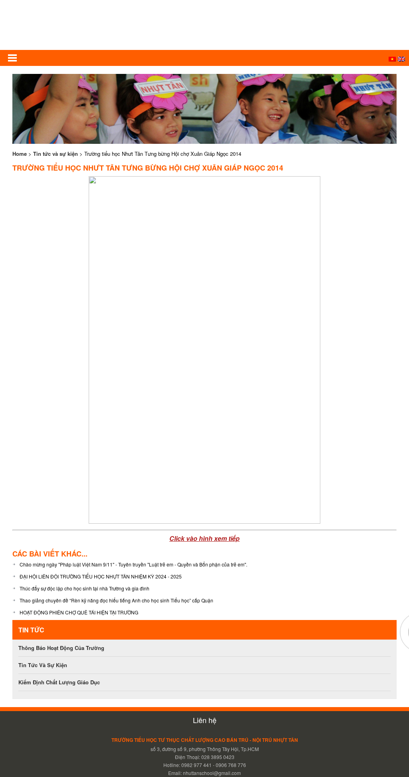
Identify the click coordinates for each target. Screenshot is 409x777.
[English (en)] (401, 59)
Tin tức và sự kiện (55, 153)
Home (19, 153)
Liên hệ (204, 720)
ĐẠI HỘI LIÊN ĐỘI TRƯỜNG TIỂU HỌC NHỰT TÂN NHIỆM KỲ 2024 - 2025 (101, 576)
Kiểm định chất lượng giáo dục (59, 682)
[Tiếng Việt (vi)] (392, 59)
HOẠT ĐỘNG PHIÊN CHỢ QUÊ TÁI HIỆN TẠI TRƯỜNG (79, 612)
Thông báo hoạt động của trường (61, 648)
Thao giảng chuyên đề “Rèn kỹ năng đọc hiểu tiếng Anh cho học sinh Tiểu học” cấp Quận (116, 600)
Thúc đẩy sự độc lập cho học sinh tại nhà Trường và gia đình (84, 588)
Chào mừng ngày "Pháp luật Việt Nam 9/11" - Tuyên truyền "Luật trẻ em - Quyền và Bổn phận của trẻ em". (133, 564)
